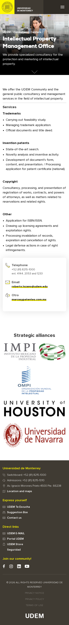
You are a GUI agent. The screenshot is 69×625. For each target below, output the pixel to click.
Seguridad (14, 549)
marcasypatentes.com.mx (29, 299)
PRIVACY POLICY (34, 599)
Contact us (14, 517)
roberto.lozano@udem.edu (30, 286)
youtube (27, 566)
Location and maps (19, 491)
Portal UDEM (15, 538)
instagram (11, 566)
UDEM (22, 7)
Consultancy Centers (27, 32)
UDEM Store (15, 544)
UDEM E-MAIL (16, 533)
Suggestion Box (17, 512)
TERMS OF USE (34, 605)
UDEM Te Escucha (18, 506)
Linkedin (19, 566)
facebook (4, 566)
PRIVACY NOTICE (34, 593)
